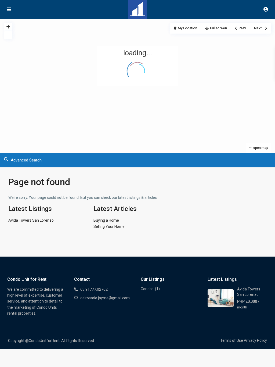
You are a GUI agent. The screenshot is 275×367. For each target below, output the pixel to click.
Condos (147, 289)
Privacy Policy (255, 340)
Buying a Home (106, 220)
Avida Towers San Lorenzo (31, 220)
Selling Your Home (109, 226)
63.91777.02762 (94, 289)
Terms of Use (231, 340)
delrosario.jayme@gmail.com (105, 298)
